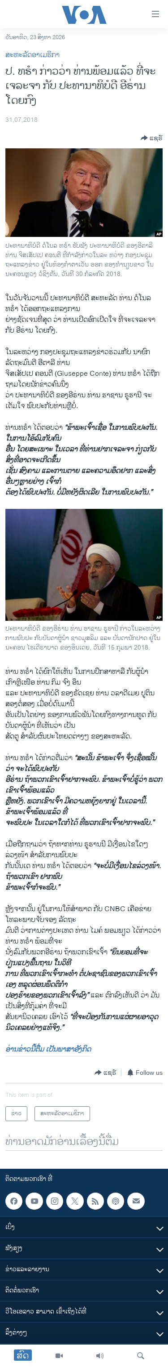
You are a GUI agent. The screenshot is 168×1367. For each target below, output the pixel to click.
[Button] (152, 138)
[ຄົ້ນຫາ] (140, 1356)
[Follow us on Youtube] (34, 1201)
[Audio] (99, 1356)
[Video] (59, 1356)
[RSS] (95, 1201)
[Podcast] (115, 1201)
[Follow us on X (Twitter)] (74, 1201)
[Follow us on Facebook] (13, 1201)
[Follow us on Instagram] (54, 1201)
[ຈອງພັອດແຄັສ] (135, 1201)
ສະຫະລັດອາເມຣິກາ (32, 55)
